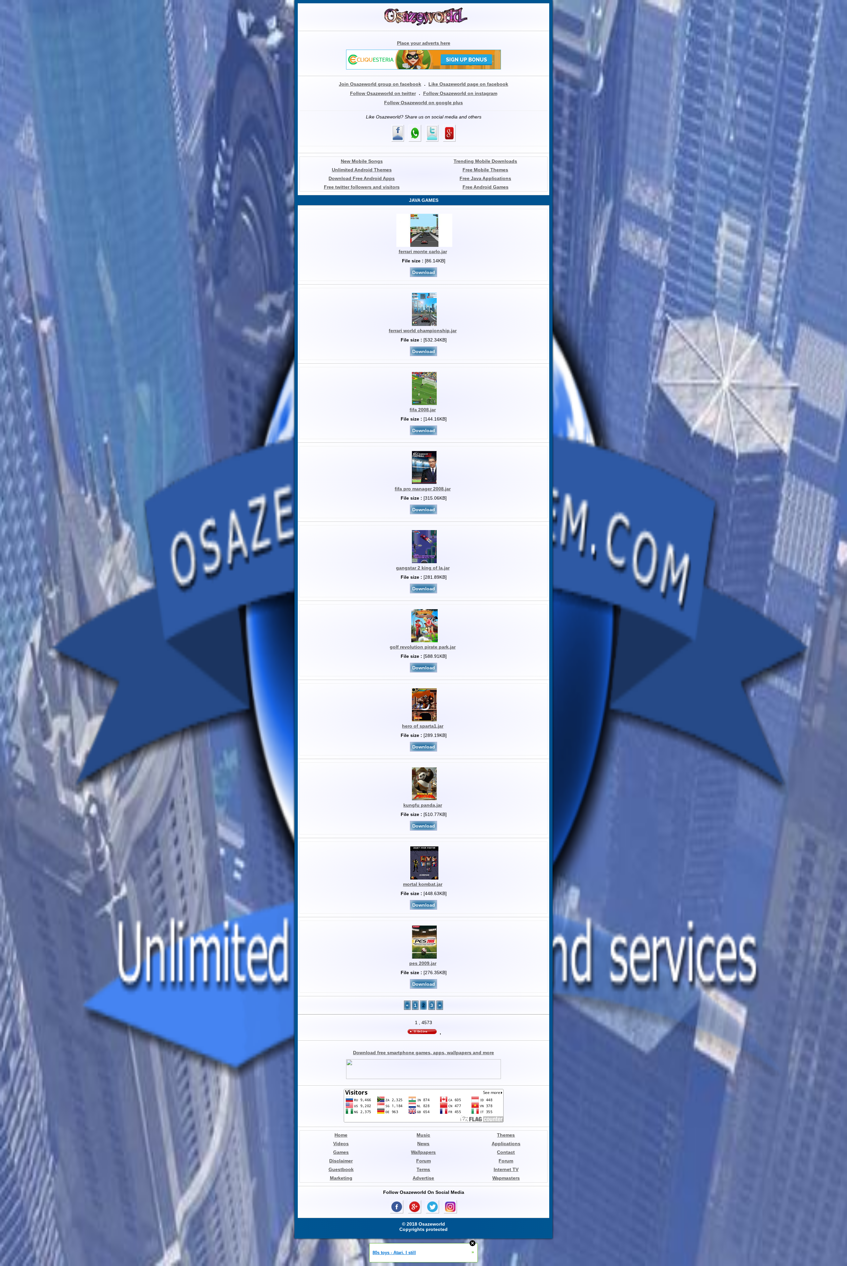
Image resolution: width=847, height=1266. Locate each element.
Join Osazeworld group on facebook (380, 84)
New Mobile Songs (362, 161)
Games (341, 1152)
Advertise (423, 1178)
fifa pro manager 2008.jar (423, 488)
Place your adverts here (423, 43)
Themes (506, 1135)
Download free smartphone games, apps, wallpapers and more (423, 1052)
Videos (341, 1143)
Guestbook (341, 1169)
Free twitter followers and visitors (362, 187)
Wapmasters (506, 1178)
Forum (423, 1160)
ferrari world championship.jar (423, 330)
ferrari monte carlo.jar (423, 251)
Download (423, 272)
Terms (423, 1169)
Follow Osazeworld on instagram (460, 93)
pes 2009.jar (422, 963)
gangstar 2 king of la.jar (423, 567)
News (423, 1143)
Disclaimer (341, 1160)
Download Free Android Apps (362, 178)
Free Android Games (486, 187)
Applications (506, 1143)
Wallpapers (423, 1152)
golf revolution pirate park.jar (423, 647)
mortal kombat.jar (422, 884)
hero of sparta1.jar (422, 726)
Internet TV (506, 1169)
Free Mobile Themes (485, 169)
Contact (506, 1152)
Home (340, 1135)
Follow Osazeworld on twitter (383, 93)
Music (423, 1135)
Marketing (341, 1178)
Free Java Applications (485, 178)
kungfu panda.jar (422, 805)
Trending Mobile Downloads (485, 161)
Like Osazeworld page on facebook (468, 84)
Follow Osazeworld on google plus (423, 102)
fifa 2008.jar (423, 409)
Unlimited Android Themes (362, 169)
